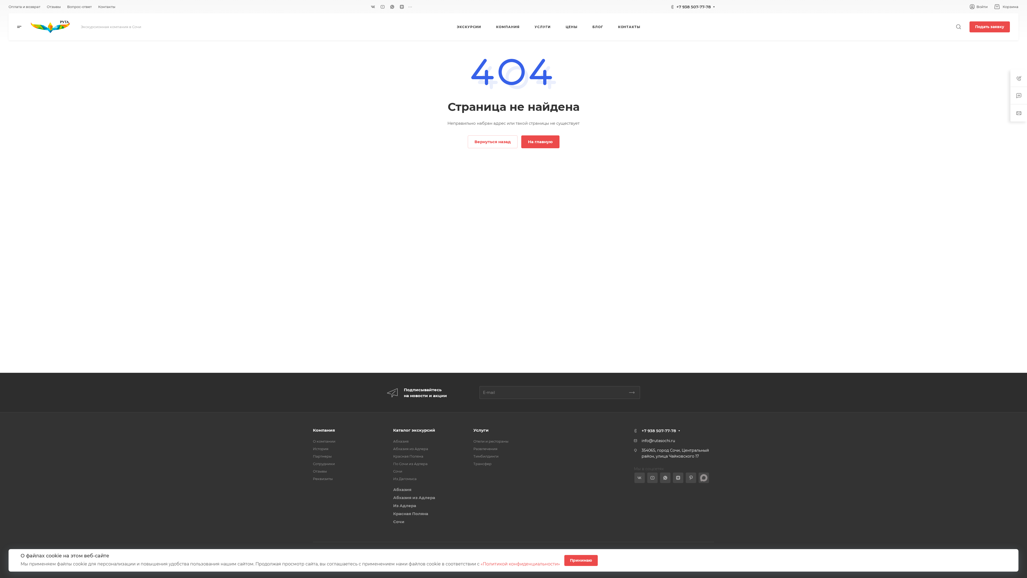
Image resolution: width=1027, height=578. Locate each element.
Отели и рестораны (490, 441)
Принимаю (581, 560)
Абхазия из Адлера (410, 449)
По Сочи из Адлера (410, 464)
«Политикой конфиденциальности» (520, 563)
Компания (324, 430)
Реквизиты (323, 479)
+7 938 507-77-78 (693, 6)
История (320, 449)
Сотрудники (324, 464)
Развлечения (485, 449)
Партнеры (322, 456)
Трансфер (482, 464)
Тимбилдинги (486, 456)
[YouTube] (382, 6)
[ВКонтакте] (372, 6)
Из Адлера (404, 505)
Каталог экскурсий (414, 430)
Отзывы (320, 471)
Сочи (397, 471)
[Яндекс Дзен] (401, 6)
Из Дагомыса (405, 479)
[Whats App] (392, 6)
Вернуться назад (492, 141)
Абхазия (401, 441)
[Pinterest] (691, 478)
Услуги (481, 430)
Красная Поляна (408, 456)
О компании (324, 441)
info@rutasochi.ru (658, 440)
